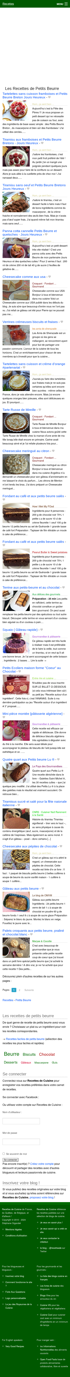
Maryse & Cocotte (42, 941)
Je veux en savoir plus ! (51, 1222)
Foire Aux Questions (15, 1291)
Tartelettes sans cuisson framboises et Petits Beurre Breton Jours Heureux (35, 95)
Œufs (54, 1062)
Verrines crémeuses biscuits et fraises (30, 322)
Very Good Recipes (14, 1346)
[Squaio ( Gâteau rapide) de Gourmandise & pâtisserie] (16, 643)
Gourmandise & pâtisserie (46, 636)
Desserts (11, 1062)
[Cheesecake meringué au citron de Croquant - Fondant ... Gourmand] (16, 464)
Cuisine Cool (46, 1314)
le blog (43, 1247)
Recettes (8, 3)
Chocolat (47, 1054)
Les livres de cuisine (49, 1285)
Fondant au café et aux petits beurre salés (33, 496)
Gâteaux (26, 1062)
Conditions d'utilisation (16, 1235)
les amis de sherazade (44, 328)
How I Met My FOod (43, 506)
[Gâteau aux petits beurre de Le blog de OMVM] (16, 901)
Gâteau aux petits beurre (21, 888)
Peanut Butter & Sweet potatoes (49, 552)
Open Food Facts (48, 1359)
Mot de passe (10, 1132)
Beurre (11, 1053)
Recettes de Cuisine (11, 1209)
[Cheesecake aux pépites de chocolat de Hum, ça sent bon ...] (16, 859)
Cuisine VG (45, 1305)
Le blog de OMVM (42, 895)
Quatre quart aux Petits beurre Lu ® (28, 759)
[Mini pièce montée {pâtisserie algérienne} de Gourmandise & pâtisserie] (16, 730)
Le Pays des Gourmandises (47, 766)
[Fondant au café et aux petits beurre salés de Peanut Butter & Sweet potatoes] (16, 558)
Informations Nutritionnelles (48, 1348)
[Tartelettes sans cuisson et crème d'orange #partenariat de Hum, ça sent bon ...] (16, 380)
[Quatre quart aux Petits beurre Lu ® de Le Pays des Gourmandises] (16, 772)
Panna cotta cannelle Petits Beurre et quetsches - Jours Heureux (30, 232)
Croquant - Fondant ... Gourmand (44, 285)
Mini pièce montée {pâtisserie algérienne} (33, 713)
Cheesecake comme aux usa (24, 277)
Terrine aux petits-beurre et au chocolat (31, 587)
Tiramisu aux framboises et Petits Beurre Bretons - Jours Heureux (32, 141)
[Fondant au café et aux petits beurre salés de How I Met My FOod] (16, 512)
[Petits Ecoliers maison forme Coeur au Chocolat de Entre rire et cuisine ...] (16, 684)
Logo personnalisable (15, 1298)
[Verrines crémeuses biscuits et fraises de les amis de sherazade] (16, 335)
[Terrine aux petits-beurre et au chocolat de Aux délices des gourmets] (16, 600)
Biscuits (29, 1054)
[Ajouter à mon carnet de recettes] (49, 97)
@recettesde (55, 1247)
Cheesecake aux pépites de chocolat (30, 846)
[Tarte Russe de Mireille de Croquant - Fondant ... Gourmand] (16, 423)
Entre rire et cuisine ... (44, 678)
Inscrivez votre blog (14, 1276)
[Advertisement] (35, 45)
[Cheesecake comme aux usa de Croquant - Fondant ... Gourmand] (16, 290)
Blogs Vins (45, 1295)
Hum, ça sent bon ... (43, 104)
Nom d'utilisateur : (12, 1112)
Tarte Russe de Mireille (19, 410)
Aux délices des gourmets (46, 594)
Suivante (29, 990)
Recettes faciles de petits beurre (25, 1039)
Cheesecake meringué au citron (26, 451)
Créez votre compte (42, 1164)
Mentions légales (13, 1229)
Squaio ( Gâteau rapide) (20, 630)
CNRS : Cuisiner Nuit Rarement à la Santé (49, 813)
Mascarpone (41, 1062)
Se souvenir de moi (16, 1153)
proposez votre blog (42, 1197)
